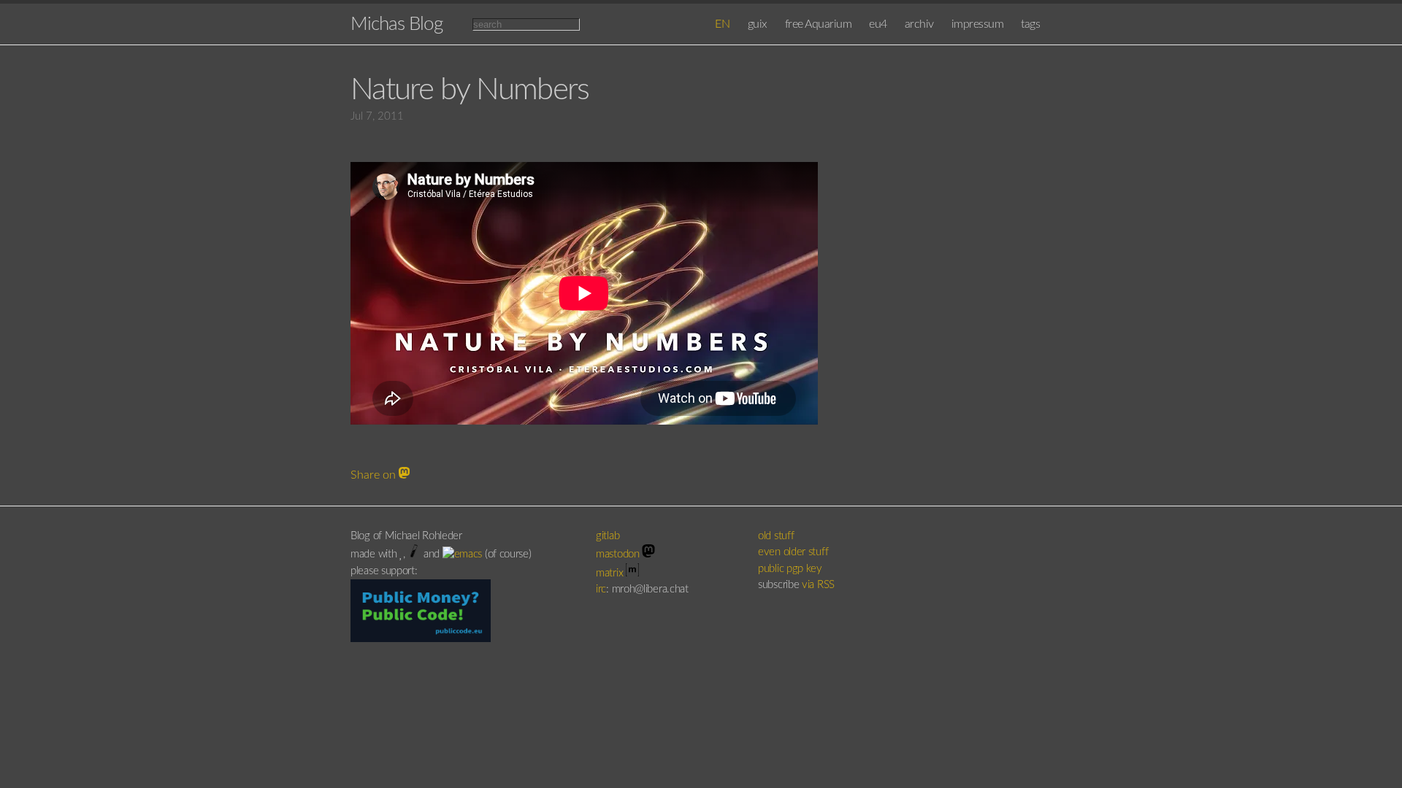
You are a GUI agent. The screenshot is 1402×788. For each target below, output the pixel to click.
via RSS (818, 584)
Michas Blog (396, 24)
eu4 (878, 24)
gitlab (609, 535)
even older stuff (793, 551)
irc (601, 589)
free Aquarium (818, 24)
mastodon (619, 554)
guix (757, 24)
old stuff (776, 535)
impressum (977, 24)
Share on (374, 475)
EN (722, 24)
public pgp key (790, 568)
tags (1030, 24)
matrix (611, 573)
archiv (919, 24)
